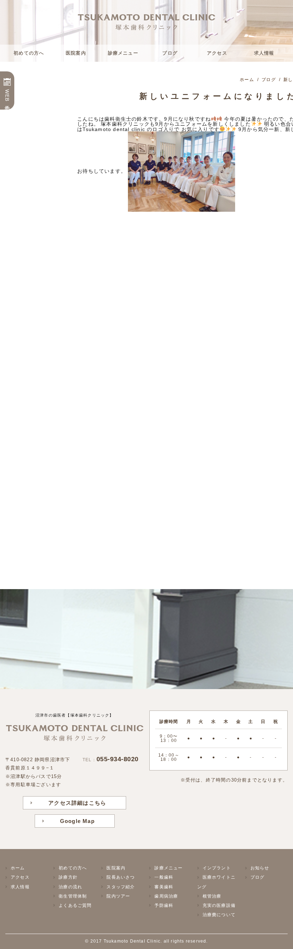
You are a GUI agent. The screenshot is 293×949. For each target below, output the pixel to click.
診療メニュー (123, 53)
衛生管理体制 (73, 896)
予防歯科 (163, 905)
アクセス (217, 53)
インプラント (217, 867)
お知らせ (259, 867)
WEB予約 (7, 95)
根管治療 (212, 896)
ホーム (18, 867)
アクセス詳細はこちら (77, 803)
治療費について (219, 914)
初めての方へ (29, 53)
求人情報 (264, 53)
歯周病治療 (166, 896)
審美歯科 (163, 886)
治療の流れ (70, 886)
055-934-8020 (117, 759)
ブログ (170, 53)
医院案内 (76, 53)
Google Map (77, 821)
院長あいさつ (120, 877)
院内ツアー (118, 896)
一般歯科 (163, 877)
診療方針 (68, 877)
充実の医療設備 (219, 905)
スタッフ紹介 (120, 886)
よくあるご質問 (75, 905)
